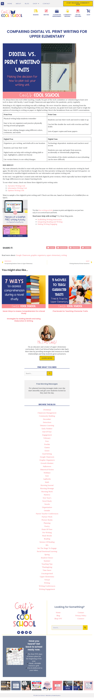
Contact (46, 3)
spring (47, 554)
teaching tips (47, 564)
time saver (47, 570)
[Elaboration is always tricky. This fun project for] (26, 685)
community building (47, 416)
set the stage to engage (47, 548)
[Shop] (88, 11)
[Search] (49, 373)
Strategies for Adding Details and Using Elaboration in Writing (24, 320)
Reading (36, 15)
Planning (47, 523)
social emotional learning (47, 551)
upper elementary (53, 255)
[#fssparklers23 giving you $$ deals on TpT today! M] (36, 685)
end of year (47, 432)
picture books (47, 520)
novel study (47, 501)
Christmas (47, 410)
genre (47, 451)
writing (64, 255)
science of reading (47, 542)
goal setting (47, 454)
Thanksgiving (47, 567)
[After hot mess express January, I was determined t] (67, 685)
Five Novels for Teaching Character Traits (70, 311)
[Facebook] (18, 632)
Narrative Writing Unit (16, 186)
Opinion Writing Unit (16, 190)
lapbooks (47, 479)
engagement (47, 435)
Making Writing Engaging (47, 224)
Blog (27, 3)
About (18, 3)
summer (47, 561)
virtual (47, 580)
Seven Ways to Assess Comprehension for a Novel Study (24, 312)
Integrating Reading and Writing (50, 222)
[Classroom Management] (57, 11)
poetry (47, 526)
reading (47, 539)
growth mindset (47, 463)
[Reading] (36, 11)
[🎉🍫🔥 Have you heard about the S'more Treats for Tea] (5, 685)
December (47, 419)
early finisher (47, 429)
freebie (47, 444)
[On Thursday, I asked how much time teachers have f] (47, 685)
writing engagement (47, 589)
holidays (47, 473)
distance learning (47, 425)
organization (47, 507)
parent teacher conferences (47, 514)
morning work (47, 491)
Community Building (67, 15)
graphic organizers (38, 255)
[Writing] (46, 11)
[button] (2, 3)
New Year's (47, 498)
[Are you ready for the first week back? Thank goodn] (16, 685)
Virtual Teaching (78, 15)
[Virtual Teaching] (78, 11)
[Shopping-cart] (30, 632)
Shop (35, 3)
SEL (47, 545)
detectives (47, 422)
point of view (47, 529)
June (47, 476)
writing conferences (47, 586)
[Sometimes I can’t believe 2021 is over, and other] (88, 685)
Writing (46, 15)
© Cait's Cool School (39, 695)
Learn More (47, 358)
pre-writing (47, 532)
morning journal (47, 485)
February (47, 438)
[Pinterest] (26, 632)
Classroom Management (57, 15)
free (47, 441)
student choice (47, 558)
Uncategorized (47, 573)
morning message (47, 488)
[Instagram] (22, 632)
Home (9, 3)
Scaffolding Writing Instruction (50, 219)
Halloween (47, 466)
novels (47, 504)
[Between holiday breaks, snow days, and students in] (78, 685)
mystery (47, 495)
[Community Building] (67, 11)
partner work (47, 517)
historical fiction (47, 469)
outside (47, 510)
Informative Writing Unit (17, 188)
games (47, 447)
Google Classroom (23, 255)
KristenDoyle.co (56, 695)
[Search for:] (35, 373)
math (47, 482)
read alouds (47, 536)
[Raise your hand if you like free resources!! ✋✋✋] (57, 685)
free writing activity (46, 210)
